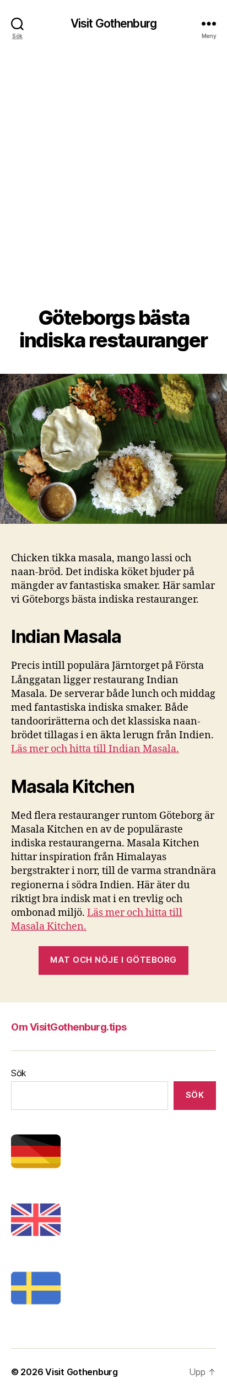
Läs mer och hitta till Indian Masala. (95, 749)
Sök (18, 1073)
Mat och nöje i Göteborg (113, 959)
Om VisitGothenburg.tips (69, 1027)
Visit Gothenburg (113, 23)
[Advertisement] (113, 187)
